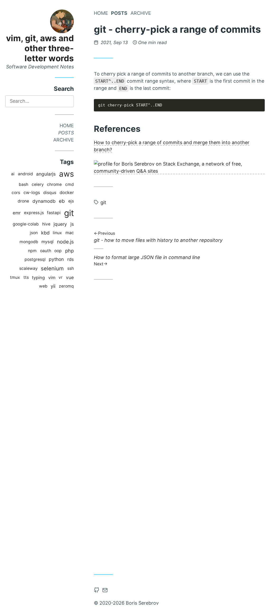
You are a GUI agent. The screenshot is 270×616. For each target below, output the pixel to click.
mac (69, 232)
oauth (45, 250)
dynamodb (44, 201)
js (72, 224)
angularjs (46, 174)
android (25, 173)
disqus (49, 192)
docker (67, 192)
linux (57, 232)
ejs (71, 201)
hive (46, 224)
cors (16, 192)
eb (62, 201)
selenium (52, 268)
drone (23, 201)
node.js (65, 242)
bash (23, 184)
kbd (45, 233)
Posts (66, 132)
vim (51, 277)
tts (26, 277)
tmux (15, 277)
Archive (63, 140)
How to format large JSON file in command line (147, 260)
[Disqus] (179, 357)
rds (70, 259)
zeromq (66, 286)
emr (17, 212)
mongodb (29, 241)
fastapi (54, 212)
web (43, 286)
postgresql (35, 259)
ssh (70, 268)
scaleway (28, 268)
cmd (69, 184)
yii (53, 286)
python (56, 259)
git (69, 213)
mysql (47, 241)
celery (38, 184)
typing (38, 277)
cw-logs (31, 192)
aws (66, 173)
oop (58, 250)
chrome (54, 184)
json (34, 232)
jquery (60, 224)
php (69, 250)
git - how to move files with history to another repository (158, 237)
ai (13, 173)
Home (67, 125)
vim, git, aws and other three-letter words (40, 48)
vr (60, 277)
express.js (34, 212)
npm (32, 250)
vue (70, 277)
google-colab (26, 224)
